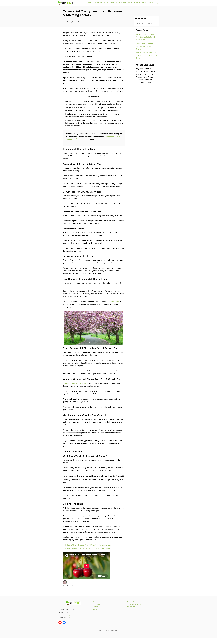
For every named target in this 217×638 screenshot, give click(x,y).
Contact (95, 607)
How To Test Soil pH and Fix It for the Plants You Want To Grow (146, 55)
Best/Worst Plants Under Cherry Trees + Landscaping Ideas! (88, 548)
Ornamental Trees (76, 22)
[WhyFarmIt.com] (71, 3)
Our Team (96, 604)
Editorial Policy (132, 607)
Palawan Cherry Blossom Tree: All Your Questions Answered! (88, 545)
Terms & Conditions (134, 604)
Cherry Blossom (67, 22)
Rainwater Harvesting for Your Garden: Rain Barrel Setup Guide (145, 37)
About (95, 602)
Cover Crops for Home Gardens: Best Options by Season (145, 46)
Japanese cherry (113, 302)
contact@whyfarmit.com (71, 615)
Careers (95, 609)
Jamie (66, 18)
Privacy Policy (132, 602)
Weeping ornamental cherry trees (75, 383)
